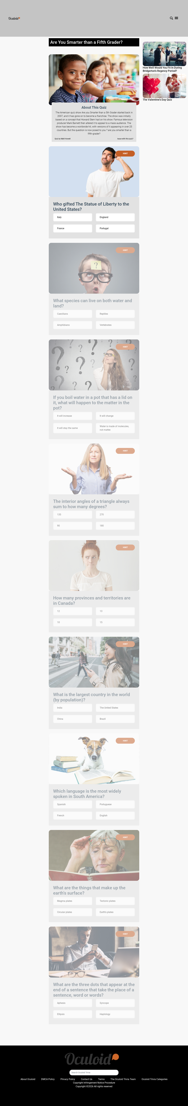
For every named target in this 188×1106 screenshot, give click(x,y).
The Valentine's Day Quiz (157, 99)
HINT (125, 153)
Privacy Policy (68, 1079)
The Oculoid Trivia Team (123, 1079)
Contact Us (86, 1079)
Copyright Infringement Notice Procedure (94, 1082)
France (60, 228)
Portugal (104, 228)
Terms (101, 1079)
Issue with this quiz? (125, 139)
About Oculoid (28, 1079)
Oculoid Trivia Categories (154, 1079)
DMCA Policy (48, 1079)
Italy (59, 217)
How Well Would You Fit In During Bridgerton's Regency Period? (162, 69)
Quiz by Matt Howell (62, 139)
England (104, 217)
